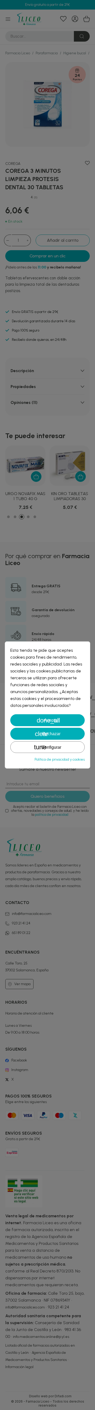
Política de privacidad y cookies (60, 759)
